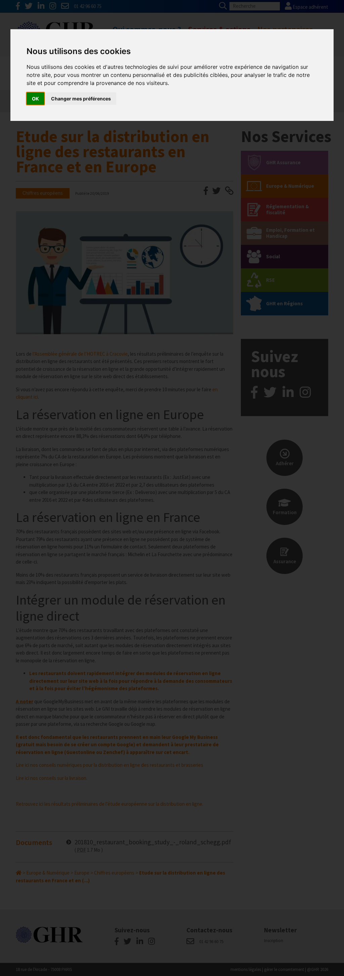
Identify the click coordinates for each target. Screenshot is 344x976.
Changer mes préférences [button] (81, 98)
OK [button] (35, 98)
